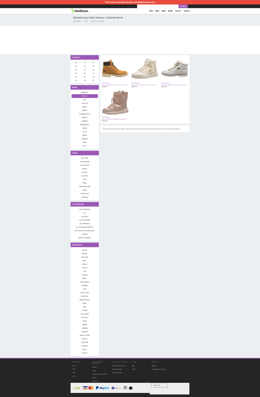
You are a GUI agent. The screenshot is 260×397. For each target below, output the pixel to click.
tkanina (85, 197)
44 (93, 77)
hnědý (84, 107)
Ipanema (85, 285)
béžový (84, 96)
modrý (84, 110)
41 (93, 73)
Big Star (85, 257)
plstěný (84, 176)
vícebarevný (84, 124)
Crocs (84, 264)
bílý (84, 100)
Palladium (85, 314)
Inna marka (84, 282)
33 (76, 66)
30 (76, 62)
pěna (85, 183)
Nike (84, 307)
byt (84, 213)
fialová (85, 103)
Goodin (85, 275)
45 (76, 80)
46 (85, 80)
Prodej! (187, 11)
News (85, 303)
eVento (85, 353)
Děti (74, 365)
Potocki (84, 317)
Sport (74, 376)
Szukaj (183, 6)
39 (76, 73)
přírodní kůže (84, 186)
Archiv (134, 369)
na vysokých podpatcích (84, 231)
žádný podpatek (84, 238)
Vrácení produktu (117, 369)
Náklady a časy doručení (119, 365)
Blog (133, 365)
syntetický (84, 193)
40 (85, 73)
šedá (85, 142)
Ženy (74, 369)
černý (84, 135)
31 (85, 62)
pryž (85, 179)
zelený (84, 128)
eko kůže (84, 158)
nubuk (84, 169)
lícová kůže (84, 165)
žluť (85, 146)
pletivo (85, 172)
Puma (85, 321)
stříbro (85, 121)
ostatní (85, 234)
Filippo (84, 268)
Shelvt (84, 339)
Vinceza (85, 346)
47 (93, 80)
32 (93, 62)
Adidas (84, 250)
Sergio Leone (85, 335)
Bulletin (154, 365)
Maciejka (84, 296)
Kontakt (94, 367)
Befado (84, 253)
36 (76, 69)
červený (84, 139)
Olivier (84, 310)
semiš (85, 190)
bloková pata (85, 209)
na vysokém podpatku (84, 227)
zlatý (84, 132)
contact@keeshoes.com (144, 2)
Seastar (85, 332)
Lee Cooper (84, 292)
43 (85, 77)
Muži (74, 372)
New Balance (85, 300)
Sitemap (94, 381)
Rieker (84, 324)
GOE (84, 271)
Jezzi (85, 289)
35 (93, 66)
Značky (178, 11)
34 (85, 66)
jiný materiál (84, 162)
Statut (94, 370)
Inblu (85, 278)
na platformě (84, 220)
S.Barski (85, 328)
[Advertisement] (61, 40)
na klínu (84, 216)
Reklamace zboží (117, 372)
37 (85, 69)
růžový (85, 117)
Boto (85, 260)
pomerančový (84, 114)
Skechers (84, 342)
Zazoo (84, 349)
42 (76, 77)
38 (93, 69)
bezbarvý (84, 92)
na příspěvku (85, 223)
